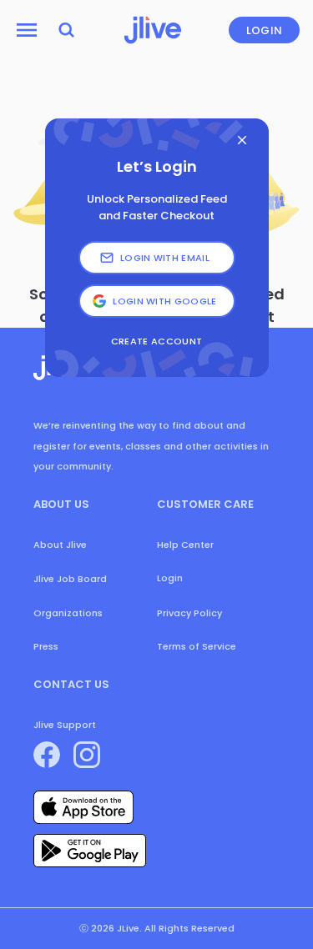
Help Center (185, 544)
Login (264, 30)
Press (45, 646)
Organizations (68, 613)
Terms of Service (196, 646)
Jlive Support (64, 724)
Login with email (165, 257)
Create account (157, 341)
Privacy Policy (189, 613)
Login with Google (165, 301)
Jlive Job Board (70, 578)
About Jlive (60, 544)
